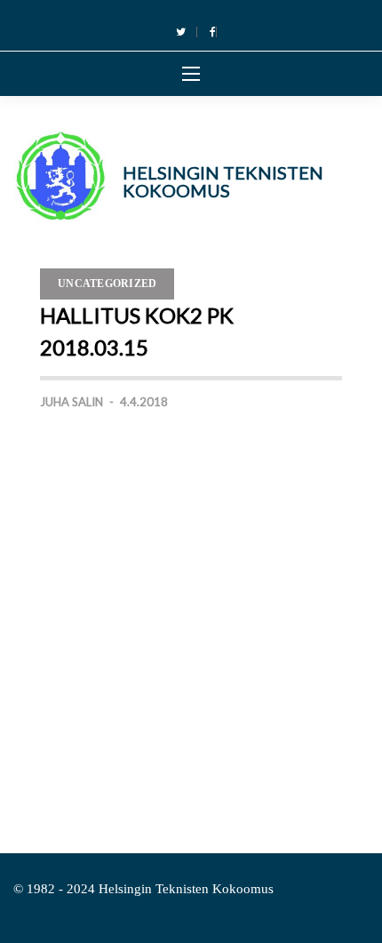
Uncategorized (107, 283)
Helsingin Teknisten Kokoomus (223, 181)
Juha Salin (71, 402)
